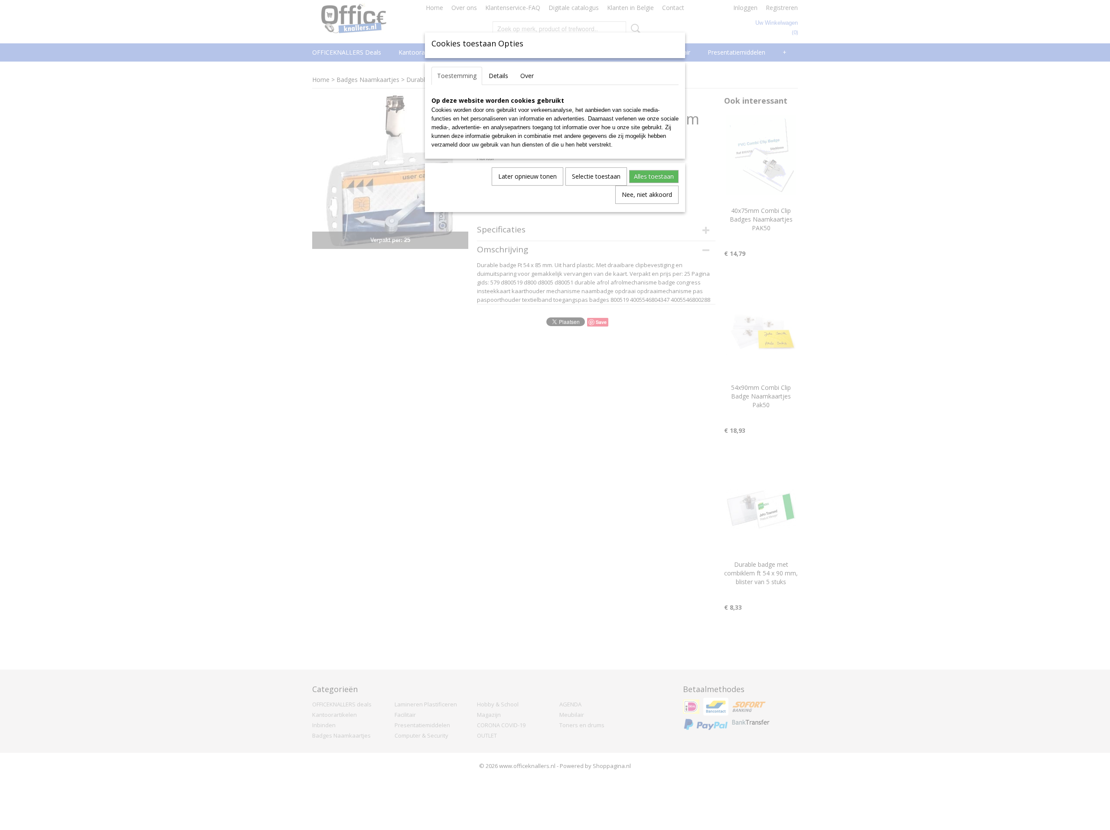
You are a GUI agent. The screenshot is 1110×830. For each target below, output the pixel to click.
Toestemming (457, 76)
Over (527, 76)
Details (498, 76)
